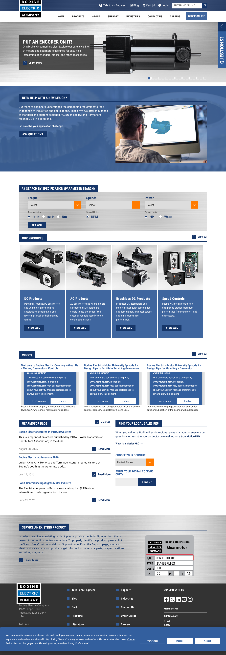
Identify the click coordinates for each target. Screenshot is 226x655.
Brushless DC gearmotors (129, 303)
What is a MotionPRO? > (129, 443)
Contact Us (155, 16)
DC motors (34, 307)
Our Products (32, 238)
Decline (179, 641)
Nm (64, 217)
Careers (175, 16)
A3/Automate (171, 616)
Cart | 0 (150, 5)
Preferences (152, 641)
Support (113, 16)
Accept (207, 641)
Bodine (166, 303)
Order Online (196, 16)
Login (165, 5)
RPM (94, 217)
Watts (168, 217)
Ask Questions (32, 134)
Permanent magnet (34, 303)
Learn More (35, 63)
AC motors (96, 303)
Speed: (91, 198)
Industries (133, 16)
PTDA (167, 620)
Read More (104, 449)
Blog (136, 5)
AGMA (167, 625)
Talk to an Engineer (114, 5)
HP (152, 217)
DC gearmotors (52, 303)
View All (202, 237)
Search (36, 225)
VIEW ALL (34, 328)
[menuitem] (61, 16)
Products (78, 16)
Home (61, 16)
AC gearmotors (78, 303)
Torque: (33, 198)
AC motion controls (180, 303)
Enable (62, 401)
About (96, 16)
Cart (74, 607)
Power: (150, 198)
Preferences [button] (81, 643)
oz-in (50, 217)
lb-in (36, 217)
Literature (78, 624)
